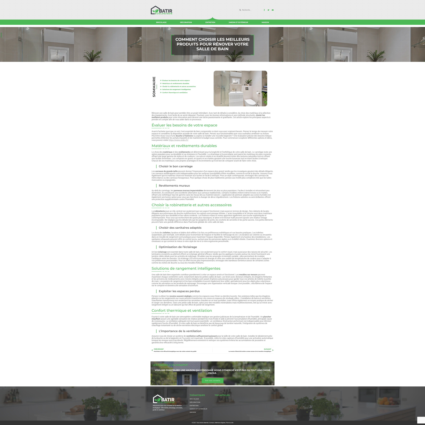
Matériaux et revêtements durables (175, 83)
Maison (265, 22)
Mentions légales (220, 422)
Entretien (210, 22)
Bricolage (161, 22)
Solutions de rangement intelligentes (176, 89)
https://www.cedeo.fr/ (178, 140)
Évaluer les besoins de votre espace (176, 80)
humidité (186, 338)
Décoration (186, 22)
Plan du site (229, 422)
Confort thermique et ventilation (174, 92)
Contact (211, 422)
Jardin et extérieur (238, 22)
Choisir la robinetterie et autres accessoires (179, 86)
